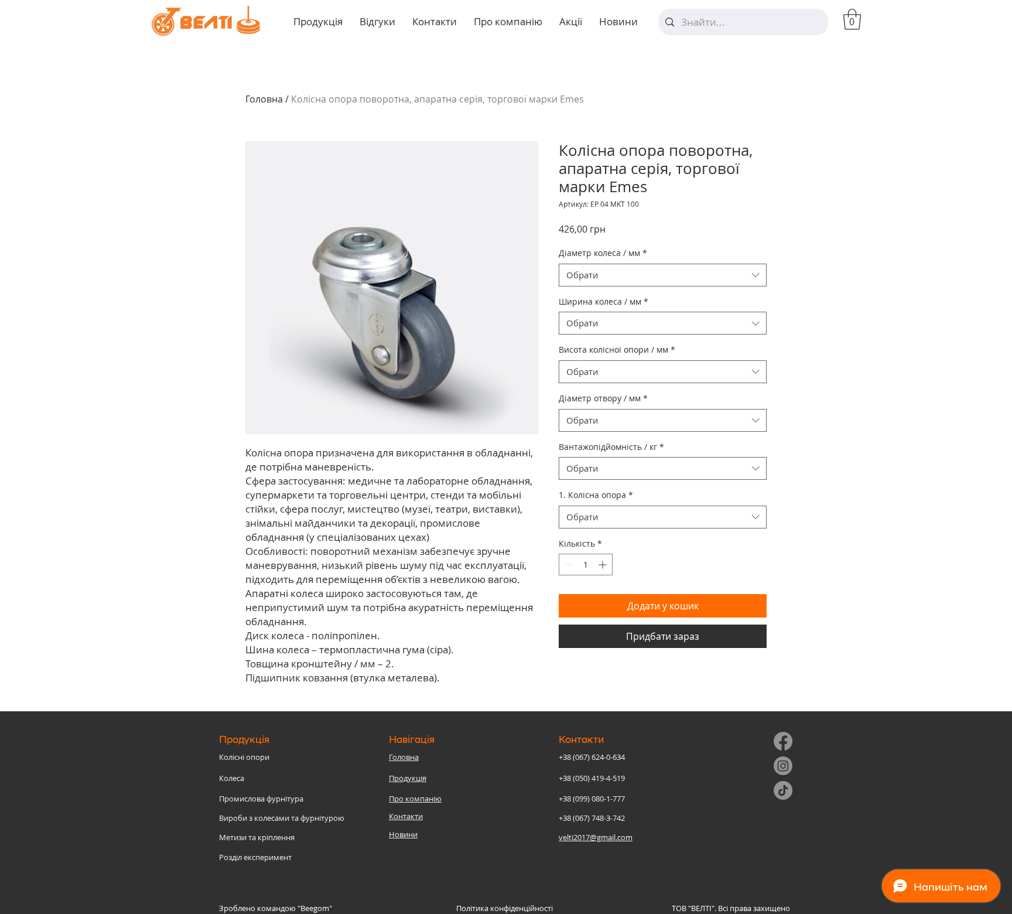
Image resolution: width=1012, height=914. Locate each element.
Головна (264, 99)
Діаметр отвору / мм (603, 398)
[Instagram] (783, 765)
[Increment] (603, 564)
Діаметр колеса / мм (603, 252)
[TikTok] (783, 790)
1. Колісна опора (596, 494)
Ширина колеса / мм (603, 301)
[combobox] (663, 275)
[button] (852, 19)
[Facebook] (783, 741)
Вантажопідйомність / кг (611, 446)
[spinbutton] (585, 564)
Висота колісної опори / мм (617, 349)
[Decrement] (567, 564)
